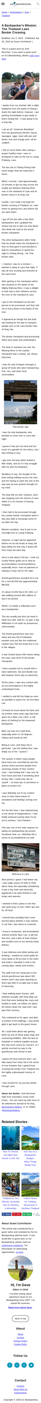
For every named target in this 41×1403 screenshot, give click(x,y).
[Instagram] (17, 1365)
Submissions (20, 1393)
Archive (20, 1337)
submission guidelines (12, 1245)
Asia (27, 12)
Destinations (16, 12)
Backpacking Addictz (12, 1107)
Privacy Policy (20, 1341)
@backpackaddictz (11, 1110)
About (20, 1334)
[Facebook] (9, 1365)
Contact (20, 1386)
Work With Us (20, 1389)
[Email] (31, 1365)
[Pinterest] (24, 1365)
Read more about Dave (20, 1307)
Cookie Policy (20, 1344)
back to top (20, 1318)
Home (4, 12)
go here (19, 1252)
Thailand (6, 15)
